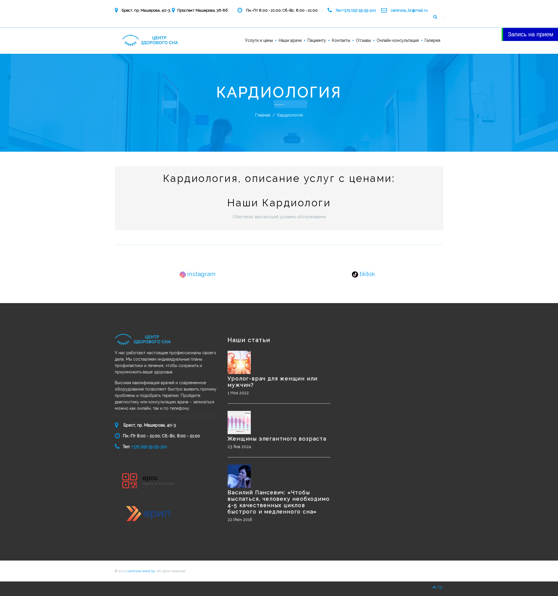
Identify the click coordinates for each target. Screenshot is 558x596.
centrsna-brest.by (141, 571)
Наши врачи (290, 40)
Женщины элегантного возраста (277, 439)
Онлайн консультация (398, 40)
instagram (201, 274)
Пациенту (316, 40)
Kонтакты (341, 40)
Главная (262, 115)
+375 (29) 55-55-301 (148, 446)
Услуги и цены (259, 40)
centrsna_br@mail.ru (409, 10)
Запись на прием (530, 34)
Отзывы (363, 40)
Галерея (432, 40)
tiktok (366, 274)
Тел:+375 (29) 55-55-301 (356, 10)
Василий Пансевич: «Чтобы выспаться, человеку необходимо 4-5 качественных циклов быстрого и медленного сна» (279, 502)
